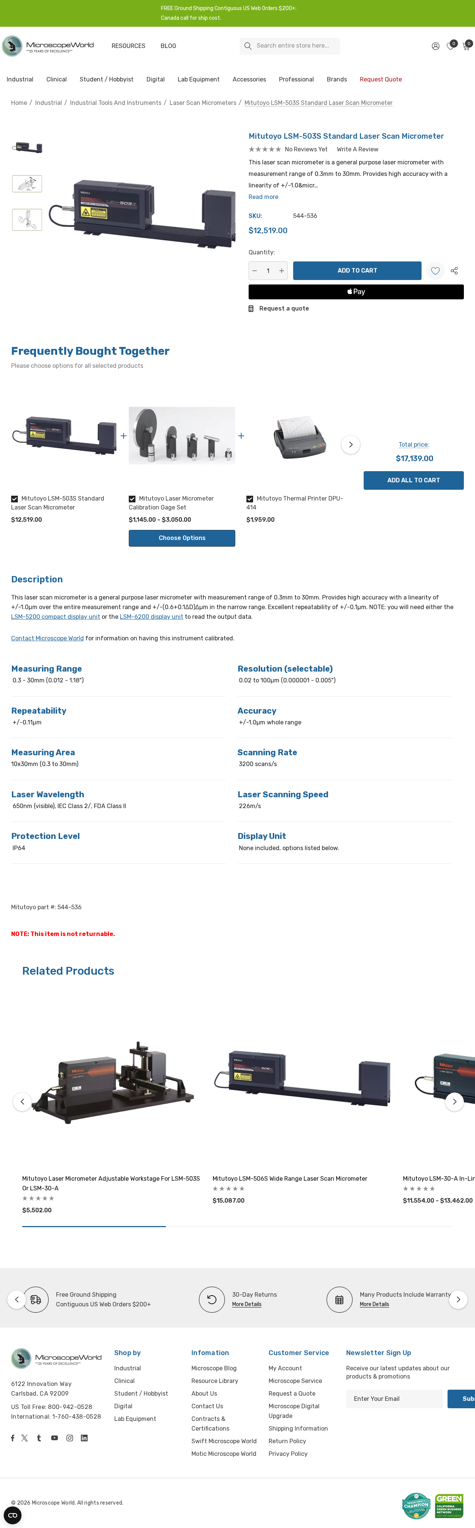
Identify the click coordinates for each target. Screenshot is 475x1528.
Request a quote (284, 308)
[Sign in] (435, 46)
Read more (263, 196)
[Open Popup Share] (454, 270)
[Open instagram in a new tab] (70, 1438)
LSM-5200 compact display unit (55, 616)
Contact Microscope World (47, 638)
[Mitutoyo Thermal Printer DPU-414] (299, 435)
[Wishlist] (435, 270)
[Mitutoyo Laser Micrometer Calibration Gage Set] (182, 435)
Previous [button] (13, 444)
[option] (64, 456)
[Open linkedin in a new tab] (86, 1438)
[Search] (248, 46)
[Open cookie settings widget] (13, 1515)
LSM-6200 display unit (151, 616)
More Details (247, 1304)
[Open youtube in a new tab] (56, 1438)
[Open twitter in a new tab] (25, 1438)
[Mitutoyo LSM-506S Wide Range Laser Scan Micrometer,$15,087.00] (302, 1078)
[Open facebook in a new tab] (12, 1438)
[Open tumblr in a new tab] (40, 1438)
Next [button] (350, 444)
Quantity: (262, 252)
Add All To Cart (413, 480)
